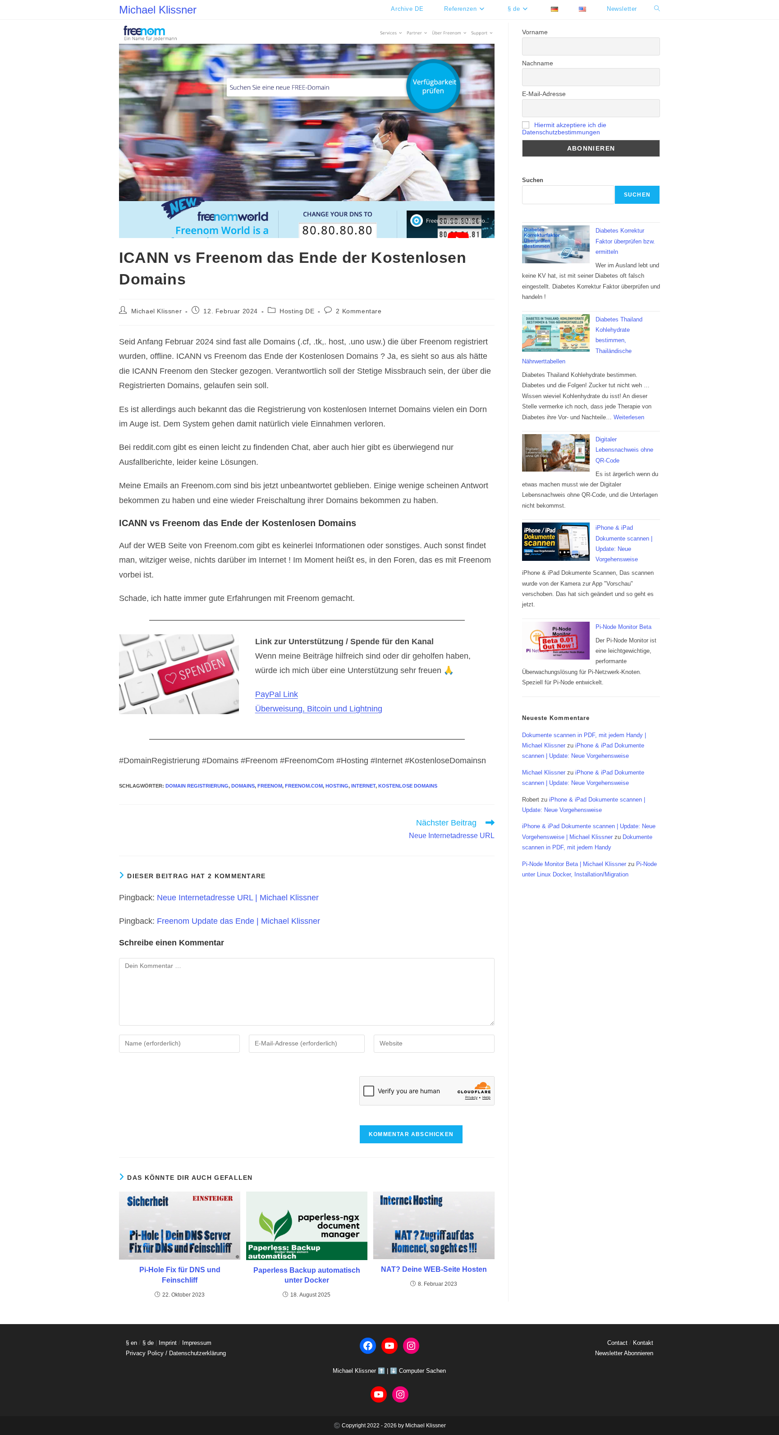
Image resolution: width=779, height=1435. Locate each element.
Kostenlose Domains (407, 786)
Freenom (269, 786)
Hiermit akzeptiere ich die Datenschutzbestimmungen (564, 128)
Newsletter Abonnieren (624, 1353)
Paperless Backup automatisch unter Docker (306, 1275)
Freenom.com (304, 786)
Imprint (168, 1342)
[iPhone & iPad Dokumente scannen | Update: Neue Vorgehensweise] (556, 542)
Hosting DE (297, 311)
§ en (131, 1342)
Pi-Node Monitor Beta (623, 627)
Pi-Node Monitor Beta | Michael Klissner (574, 864)
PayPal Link (276, 694)
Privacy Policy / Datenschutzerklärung (176, 1353)
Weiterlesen (629, 417)
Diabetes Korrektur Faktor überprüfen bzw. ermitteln (625, 241)
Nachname (537, 63)
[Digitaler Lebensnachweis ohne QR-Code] (556, 453)
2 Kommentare (358, 311)
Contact (617, 1342)
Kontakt (643, 1342)
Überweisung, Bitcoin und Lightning (318, 708)
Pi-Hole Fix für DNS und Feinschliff (179, 1275)
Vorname (535, 32)
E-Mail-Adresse (544, 93)
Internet (363, 786)
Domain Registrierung (197, 786)
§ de (148, 1342)
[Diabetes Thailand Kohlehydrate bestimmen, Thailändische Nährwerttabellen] (556, 333)
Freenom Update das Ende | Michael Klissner (238, 921)
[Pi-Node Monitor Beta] (556, 641)
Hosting (336, 786)
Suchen (532, 180)
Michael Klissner (158, 10)
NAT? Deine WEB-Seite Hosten (434, 1269)
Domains (243, 786)
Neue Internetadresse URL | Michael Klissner (238, 897)
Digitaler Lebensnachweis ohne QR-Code (624, 450)
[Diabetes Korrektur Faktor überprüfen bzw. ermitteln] (556, 244)
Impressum (196, 1342)
